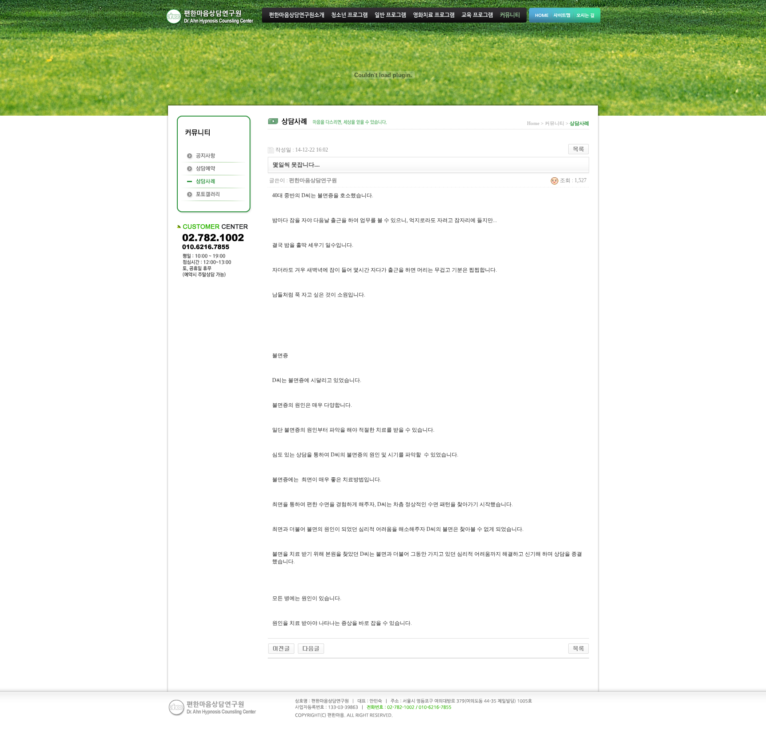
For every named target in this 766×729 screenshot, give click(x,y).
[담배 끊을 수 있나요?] (310, 648)
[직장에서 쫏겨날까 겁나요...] (281, 648)
